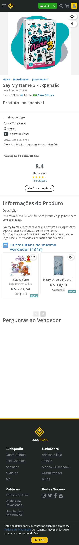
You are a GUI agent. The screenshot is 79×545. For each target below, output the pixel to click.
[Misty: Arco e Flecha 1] (58, 266)
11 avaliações (39, 180)
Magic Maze (20, 279)
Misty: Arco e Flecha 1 (58, 279)
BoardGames (21, 79)
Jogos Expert (40, 79)
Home (6, 79)
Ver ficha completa (39, 188)
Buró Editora (46, 95)
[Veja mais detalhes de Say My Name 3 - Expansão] (72, 24)
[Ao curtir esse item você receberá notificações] (72, 16)
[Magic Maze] (20, 266)
